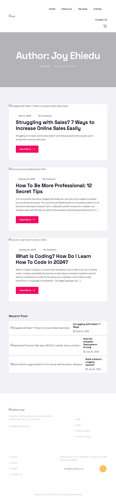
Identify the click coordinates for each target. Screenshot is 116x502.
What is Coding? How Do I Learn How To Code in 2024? (53, 259)
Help (78, 425)
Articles (98, 8)
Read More (26, 149)
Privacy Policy (83, 436)
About (14, 462)
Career (14, 468)
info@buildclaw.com (19, 426)
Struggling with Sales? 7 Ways (87, 325)
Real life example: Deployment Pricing (90, 343)
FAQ (78, 419)
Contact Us (101, 19)
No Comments (45, 116)
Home (52, 8)
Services (82, 8)
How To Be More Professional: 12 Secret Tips (54, 188)
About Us (67, 8)
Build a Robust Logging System (94, 362)
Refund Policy (83, 430)
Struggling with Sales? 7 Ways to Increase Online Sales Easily (55, 125)
